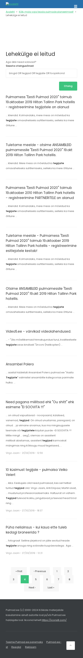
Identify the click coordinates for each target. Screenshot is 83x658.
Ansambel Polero (20, 364)
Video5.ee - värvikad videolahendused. (38, 331)
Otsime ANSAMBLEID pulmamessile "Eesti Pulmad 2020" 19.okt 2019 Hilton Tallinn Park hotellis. (41, 293)
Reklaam (30, 647)
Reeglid (16, 647)
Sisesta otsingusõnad (19, 66)
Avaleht (10, 11)
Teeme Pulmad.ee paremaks (24, 642)
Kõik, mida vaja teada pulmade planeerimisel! (46, 11)
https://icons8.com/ (54, 620)
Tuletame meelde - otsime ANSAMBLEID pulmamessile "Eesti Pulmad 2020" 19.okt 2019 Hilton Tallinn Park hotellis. (39, 150)
